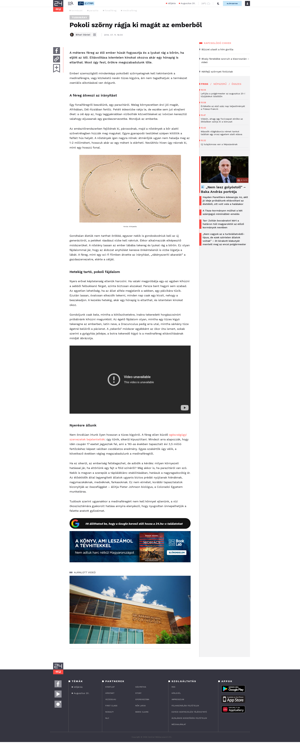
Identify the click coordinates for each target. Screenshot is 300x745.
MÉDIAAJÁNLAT (179, 724)
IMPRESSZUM (178, 699)
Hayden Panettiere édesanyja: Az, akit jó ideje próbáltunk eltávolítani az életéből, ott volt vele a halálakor (225, 200)
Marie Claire (142, 712)
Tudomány (79, 17)
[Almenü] (70, 3)
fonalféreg (110, 10)
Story (138, 693)
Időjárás (172, 3)
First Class (111, 706)
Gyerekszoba (142, 699)
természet (77, 10)
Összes (236, 83)
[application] (130, 610)
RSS (173, 687)
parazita (93, 10)
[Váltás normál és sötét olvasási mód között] (218, 3)
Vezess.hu (110, 699)
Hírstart (109, 693)
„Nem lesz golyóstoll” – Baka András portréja (223, 189)
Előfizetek (232, 3)
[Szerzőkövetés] (94, 34)
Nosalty (109, 712)
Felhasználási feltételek (185, 706)
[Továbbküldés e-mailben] (56, 59)
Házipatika (140, 687)
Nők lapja (140, 706)
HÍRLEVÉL (176, 693)
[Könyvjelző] (56, 68)
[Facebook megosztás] (56, 50)
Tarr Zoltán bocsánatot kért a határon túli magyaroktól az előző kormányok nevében (223, 224)
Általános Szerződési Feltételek (189, 718)
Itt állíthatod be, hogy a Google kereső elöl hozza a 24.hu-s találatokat (133, 523)
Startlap (110, 687)
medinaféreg (130, 10)
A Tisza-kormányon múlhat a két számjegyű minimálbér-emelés (222, 212)
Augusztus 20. (188, 3)
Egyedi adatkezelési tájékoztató (189, 712)
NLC (107, 718)
